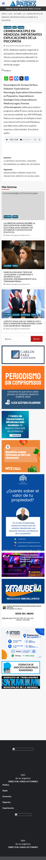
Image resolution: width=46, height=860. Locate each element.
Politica (15, 217)
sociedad (21, 27)
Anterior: (22, 161)
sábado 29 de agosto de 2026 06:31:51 (18, 284)
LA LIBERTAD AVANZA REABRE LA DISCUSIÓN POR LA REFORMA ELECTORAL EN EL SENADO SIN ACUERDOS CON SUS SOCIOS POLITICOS (19, 227)
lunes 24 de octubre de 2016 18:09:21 (18, 46)
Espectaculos (8, 808)
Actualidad (7, 27)
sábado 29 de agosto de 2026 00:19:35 (18, 329)
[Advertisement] (23, 714)
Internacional (25, 315)
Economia (16, 315)
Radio (5, 790)
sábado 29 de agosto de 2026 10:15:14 (18, 235)
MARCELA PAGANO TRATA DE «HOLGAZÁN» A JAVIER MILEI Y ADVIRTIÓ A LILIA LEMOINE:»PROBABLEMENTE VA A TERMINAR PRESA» (20, 276)
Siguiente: (21, 173)
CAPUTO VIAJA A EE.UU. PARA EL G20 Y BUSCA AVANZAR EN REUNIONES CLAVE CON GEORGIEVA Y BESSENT (23, 323)
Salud (14, 27)
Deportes (7, 802)
